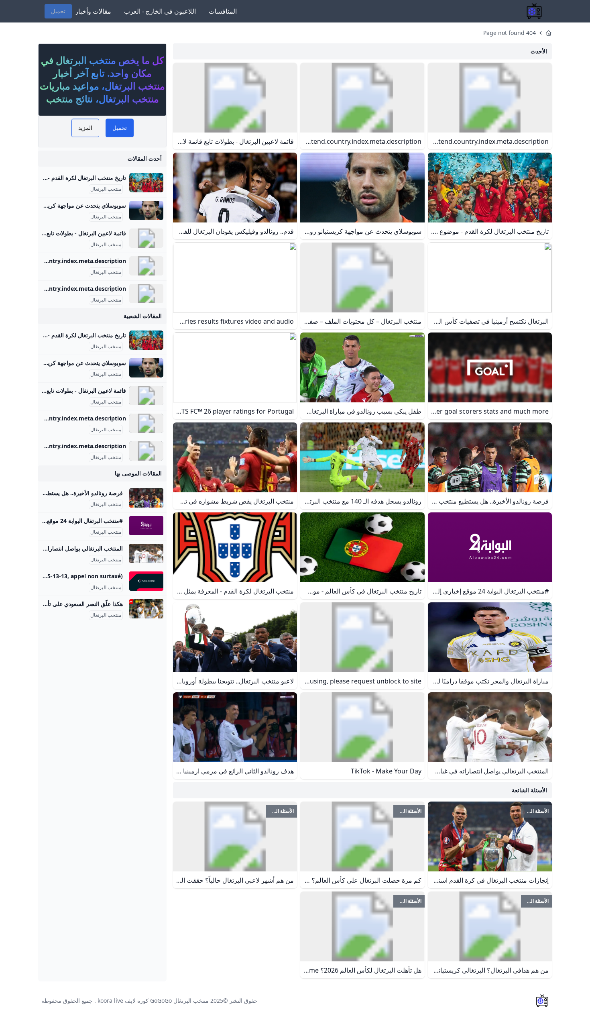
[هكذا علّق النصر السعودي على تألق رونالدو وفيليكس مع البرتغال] (146, 608)
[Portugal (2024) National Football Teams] (146, 293)
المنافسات (223, 11)
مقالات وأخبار (93, 11)
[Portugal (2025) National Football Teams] (146, 265)
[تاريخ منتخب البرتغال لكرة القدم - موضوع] (146, 182)
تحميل (58, 11)
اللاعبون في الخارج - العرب (160, 11)
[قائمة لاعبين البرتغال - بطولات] (146, 238)
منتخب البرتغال (105, 189)
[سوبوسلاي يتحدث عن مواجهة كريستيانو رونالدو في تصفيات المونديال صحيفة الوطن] (146, 210)
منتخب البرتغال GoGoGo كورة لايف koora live (153, 1000)
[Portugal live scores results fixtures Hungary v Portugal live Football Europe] (146, 581)
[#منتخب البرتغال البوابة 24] (146, 525)
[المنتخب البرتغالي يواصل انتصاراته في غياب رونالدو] (146, 553)
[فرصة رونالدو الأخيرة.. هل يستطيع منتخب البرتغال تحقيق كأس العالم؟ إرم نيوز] (146, 498)
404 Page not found (509, 33)
